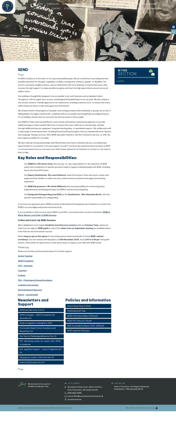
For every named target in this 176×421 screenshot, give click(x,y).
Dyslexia (21, 275)
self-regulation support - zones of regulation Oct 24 (41, 351)
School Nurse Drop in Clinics (79, 306)
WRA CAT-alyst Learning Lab (146, 8)
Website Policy (130, 408)
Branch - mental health (28, 295)
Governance (150, 4)
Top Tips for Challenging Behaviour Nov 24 (38, 336)
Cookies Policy (141, 408)
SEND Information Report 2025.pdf (82, 316)
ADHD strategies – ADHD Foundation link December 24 (37, 316)
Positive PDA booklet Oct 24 (32, 362)
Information (134, 4)
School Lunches (97, 13)
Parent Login (151, 408)
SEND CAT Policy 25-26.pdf (79, 321)
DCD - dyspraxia (25, 266)
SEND (121, 81)
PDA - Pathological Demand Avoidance (35, 280)
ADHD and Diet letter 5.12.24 (32, 310)
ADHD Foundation (26, 261)
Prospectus (100, 8)
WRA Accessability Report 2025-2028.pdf (85, 326)
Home (40, 4)
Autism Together (25, 256)
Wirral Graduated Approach (30, 290)
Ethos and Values (115, 4)
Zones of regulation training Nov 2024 (36, 323)
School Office (40, 8)
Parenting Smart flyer (76, 311)
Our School (96, 4)
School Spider (67, 408)
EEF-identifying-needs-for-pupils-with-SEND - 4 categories (41, 343)
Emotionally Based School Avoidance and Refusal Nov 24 (38, 330)
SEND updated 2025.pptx (78, 330)
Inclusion (85, 8)
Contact (56, 8)
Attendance (70, 8)
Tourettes (22, 270)
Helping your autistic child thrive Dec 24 (37, 357)
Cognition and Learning (28, 285)
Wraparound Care (119, 8)
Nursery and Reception (74, 4)
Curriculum (53, 4)
